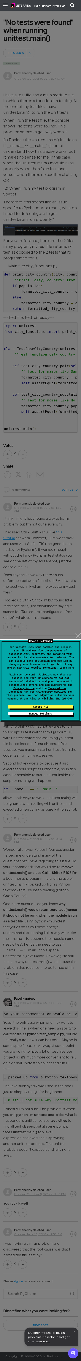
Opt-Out (67, 698)
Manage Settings (40, 713)
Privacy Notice (24, 688)
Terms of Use (57, 688)
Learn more (67, 667)
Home (21, 5)
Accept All (40, 707)
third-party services (51, 691)
